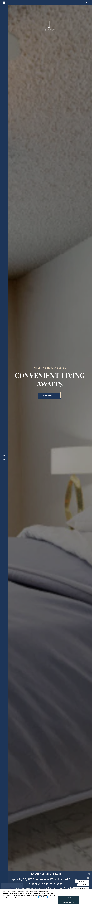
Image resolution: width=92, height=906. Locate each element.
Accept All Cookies (68, 902)
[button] (85, 2)
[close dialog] (89, 874)
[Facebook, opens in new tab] (4, 456)
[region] (46, 897)
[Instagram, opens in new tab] (4, 460)
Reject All (68, 898)
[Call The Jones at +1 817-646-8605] (89, 2)
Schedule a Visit (50, 395)
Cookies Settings (68, 893)
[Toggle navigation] (3, 2)
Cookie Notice (43, 897)
